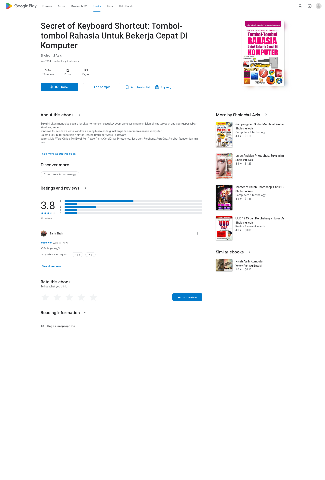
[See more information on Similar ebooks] (249, 251)
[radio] (45, 297)
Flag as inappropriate (58, 326)
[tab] (47, 6)
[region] (116, 72)
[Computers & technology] (60, 174)
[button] (101, 87)
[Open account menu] (318, 6)
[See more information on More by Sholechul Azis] (265, 114)
